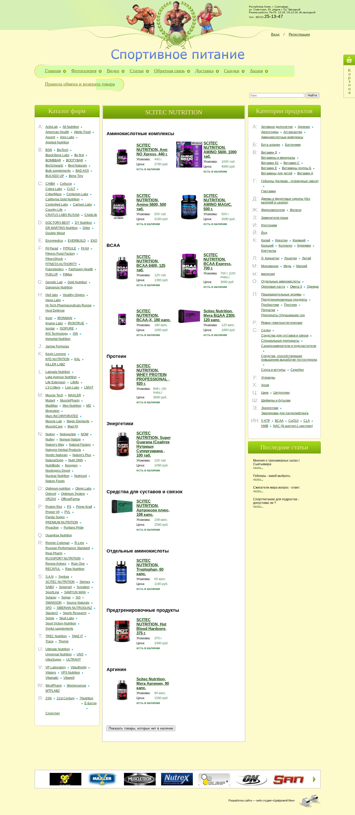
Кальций (267, 245)
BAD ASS (82, 171)
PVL (67, 512)
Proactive (52, 527)
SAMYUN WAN (75, 592)
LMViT (88, 387)
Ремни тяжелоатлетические (282, 323)
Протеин (290, 305)
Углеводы (268, 377)
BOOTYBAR (74, 160)
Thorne (63, 641)
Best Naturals (77, 165)
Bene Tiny (76, 176)
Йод (264, 233)
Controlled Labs (56, 204)
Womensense (76, 685)
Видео (113, 70)
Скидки (231, 70)
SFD (48, 608)
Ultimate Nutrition (57, 649)
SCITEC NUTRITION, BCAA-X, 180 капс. (153, 315)
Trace (49, 641)
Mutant (50, 400)
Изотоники (269, 225)
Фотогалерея (83, 70)
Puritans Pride (74, 527)
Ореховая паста (273, 286)
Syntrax (63, 577)
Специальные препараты (280, 341)
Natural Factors (80, 444)
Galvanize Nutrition (59, 287)
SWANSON (53, 602)
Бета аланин (270, 145)
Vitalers (50, 672)
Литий (306, 258)
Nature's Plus (82, 455)
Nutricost (80, 476)
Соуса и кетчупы (273, 370)
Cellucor (66, 184)
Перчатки (268, 310)
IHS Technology (56, 334)
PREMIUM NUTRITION (61, 522)
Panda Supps (55, 517)
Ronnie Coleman (57, 543)
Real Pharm (53, 553)
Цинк (264, 393)
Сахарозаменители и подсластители (288, 346)
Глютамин (268, 191)
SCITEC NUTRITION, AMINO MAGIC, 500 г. (217, 202)
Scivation (83, 587)
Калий (265, 240)
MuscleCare (54, 426)
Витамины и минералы (278, 158)
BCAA (279, 421)
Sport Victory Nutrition (60, 623)
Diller (86, 228)
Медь (287, 266)
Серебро (297, 370)
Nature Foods (55, 481)
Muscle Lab (53, 421)
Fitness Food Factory (60, 253)
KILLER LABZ (55, 364)
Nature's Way (54, 444)
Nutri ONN (75, 460)
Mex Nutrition (72, 405)
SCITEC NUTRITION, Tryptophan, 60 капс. (149, 567)
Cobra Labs (53, 189)
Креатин (281, 240)
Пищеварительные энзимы (281, 294)
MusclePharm (70, 400)
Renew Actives (55, 564)
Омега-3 (296, 286)
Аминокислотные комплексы (282, 137)
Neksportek (68, 434)
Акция (256, 70)
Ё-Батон (90, 703)
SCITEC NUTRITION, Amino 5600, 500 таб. (151, 202)
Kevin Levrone (55, 354)
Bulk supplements (58, 171)
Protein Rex (53, 507)
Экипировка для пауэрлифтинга (284, 413)
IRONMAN (64, 318)
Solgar (66, 597)
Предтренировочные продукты (284, 299)
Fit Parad (51, 248)
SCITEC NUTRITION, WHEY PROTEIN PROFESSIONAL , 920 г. (152, 375)
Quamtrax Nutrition (58, 535)
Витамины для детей (276, 173)
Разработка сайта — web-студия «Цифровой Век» (261, 800)
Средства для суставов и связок (284, 335)
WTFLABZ (52, 691)
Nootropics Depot (57, 470)
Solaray (50, 597)
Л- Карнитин (270, 258)
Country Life (54, 210)
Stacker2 (51, 613)
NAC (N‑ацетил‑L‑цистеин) (293, 426)
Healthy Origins (74, 295)
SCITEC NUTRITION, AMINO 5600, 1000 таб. (219, 150)
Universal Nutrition (58, 654)
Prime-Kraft (84, 507)
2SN (48, 698)
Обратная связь (169, 70)
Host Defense (55, 310)
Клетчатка (268, 251)
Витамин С (292, 163)
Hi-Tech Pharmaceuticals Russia (68, 305)
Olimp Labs (83, 488)
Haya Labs (53, 300)
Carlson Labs (82, 204)
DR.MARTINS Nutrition (61, 228)
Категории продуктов (284, 111)
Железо (295, 210)
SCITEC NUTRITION (60, 582)
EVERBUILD (77, 240)
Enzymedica (54, 240)
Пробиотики (270, 305)
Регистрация (299, 34)
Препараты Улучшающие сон (283, 315)
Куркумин (304, 245)
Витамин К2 (270, 163)
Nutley (50, 439)
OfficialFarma (70, 499)
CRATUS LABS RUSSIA (62, 215)
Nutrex (50, 434)
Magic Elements (78, 421)
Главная (53, 70)
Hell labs (51, 295)
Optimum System (73, 494)
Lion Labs (72, 387)
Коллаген (285, 245)
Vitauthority (79, 667)
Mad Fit (73, 426)
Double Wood (55, 233)
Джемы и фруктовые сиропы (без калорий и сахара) (285, 200)
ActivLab (51, 127)
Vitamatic (51, 678)
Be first (79, 155)
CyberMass (53, 194)
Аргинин (304, 127)
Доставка (204, 70)
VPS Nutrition (70, 672)
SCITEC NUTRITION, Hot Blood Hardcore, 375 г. (151, 626)
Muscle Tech (54, 395)
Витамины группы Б (296, 168)
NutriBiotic (52, 465)
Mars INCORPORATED (61, 416)
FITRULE (69, 248)
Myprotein (52, 411)
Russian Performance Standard (67, 548)
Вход (275, 34)
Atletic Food (82, 132)
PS (69, 507)
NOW (84, 434)
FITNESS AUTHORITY (61, 264)
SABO (49, 587)
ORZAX (50, 499)
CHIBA (50, 184)
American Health (57, 132)
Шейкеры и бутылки (276, 400)
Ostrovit (50, 494)
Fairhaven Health (81, 269)
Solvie (49, 618)
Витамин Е (269, 168)
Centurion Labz (77, 194)
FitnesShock (54, 259)
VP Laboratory (55, 667)
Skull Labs (66, 618)
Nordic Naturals (56, 455)
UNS (80, 654)
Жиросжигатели (273, 210)
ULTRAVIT (73, 659)
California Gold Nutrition (62, 199)
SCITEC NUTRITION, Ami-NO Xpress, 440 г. (152, 149)
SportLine (52, 592)
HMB (264, 426)
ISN (75, 334)
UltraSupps (53, 659)
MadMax (51, 405)
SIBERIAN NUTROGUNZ (74, 608)
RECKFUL (52, 569)
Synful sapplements (59, 628)
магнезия (268, 274)
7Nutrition (86, 698)
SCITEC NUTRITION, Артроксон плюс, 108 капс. (152, 508)
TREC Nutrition (56, 636)
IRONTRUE (76, 323)
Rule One (78, 564)
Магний (301, 266)
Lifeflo (74, 382)
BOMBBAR (53, 160)
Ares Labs (67, 137)
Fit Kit (85, 248)
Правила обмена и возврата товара (80, 84)
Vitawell (69, 678)
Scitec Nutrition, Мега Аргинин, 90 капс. (152, 683)
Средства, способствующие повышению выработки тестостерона (289, 358)
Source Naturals (78, 602)
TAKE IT (77, 636)
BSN (48, 150)
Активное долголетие (277, 127)
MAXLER (74, 395)
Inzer (48, 318)
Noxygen (71, 465)
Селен (266, 330)
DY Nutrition (83, 223)
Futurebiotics (54, 269)
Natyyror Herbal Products (63, 450)
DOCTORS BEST (57, 223)
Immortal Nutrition (57, 339)
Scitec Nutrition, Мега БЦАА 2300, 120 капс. (219, 315)
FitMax (67, 274)
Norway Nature (70, 439)
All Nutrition (71, 127)
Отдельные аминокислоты (280, 281)
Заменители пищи (274, 218)
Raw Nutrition (74, 569)
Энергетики (269, 408)
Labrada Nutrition (57, 372)
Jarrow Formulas (57, 346)
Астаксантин (293, 132)
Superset (65, 587)
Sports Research (75, 613)
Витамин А (305, 173)
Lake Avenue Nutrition (61, 377)
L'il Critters (52, 387)
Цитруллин (281, 393)
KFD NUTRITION (57, 359)
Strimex (85, 582)
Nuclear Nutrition (57, 476)
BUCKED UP (54, 176)
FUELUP (51, 274)
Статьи (137, 70)
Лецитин (290, 258)
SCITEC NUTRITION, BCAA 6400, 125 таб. (150, 263)
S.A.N (49, 577)
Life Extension (55, 382)
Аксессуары (270, 132)
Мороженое (270, 266)
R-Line (79, 543)
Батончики (293, 145)
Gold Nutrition (77, 282)
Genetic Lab (54, 282)
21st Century (66, 698)
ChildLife (90, 215)
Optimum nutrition (57, 488)
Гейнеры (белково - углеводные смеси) (290, 181)
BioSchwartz (54, 165)
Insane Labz (54, 323)
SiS (78, 597)
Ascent (50, 137)
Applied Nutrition (57, 142)
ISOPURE (67, 328)
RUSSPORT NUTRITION (63, 558)
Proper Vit (52, 512)
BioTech (62, 150)
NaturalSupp (54, 460)
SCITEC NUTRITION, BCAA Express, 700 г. (217, 261)
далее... (258, 467)
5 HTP (265, 421)
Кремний (299, 240)
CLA (307, 421)
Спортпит (52, 713)
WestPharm (53, 685)
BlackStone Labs (57, 155)
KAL (77, 359)
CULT (71, 189)
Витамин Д (269, 152)
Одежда (313, 286)
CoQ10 (293, 421)
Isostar (50, 328)
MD (88, 405)
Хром (265, 385)
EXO (94, 240)
